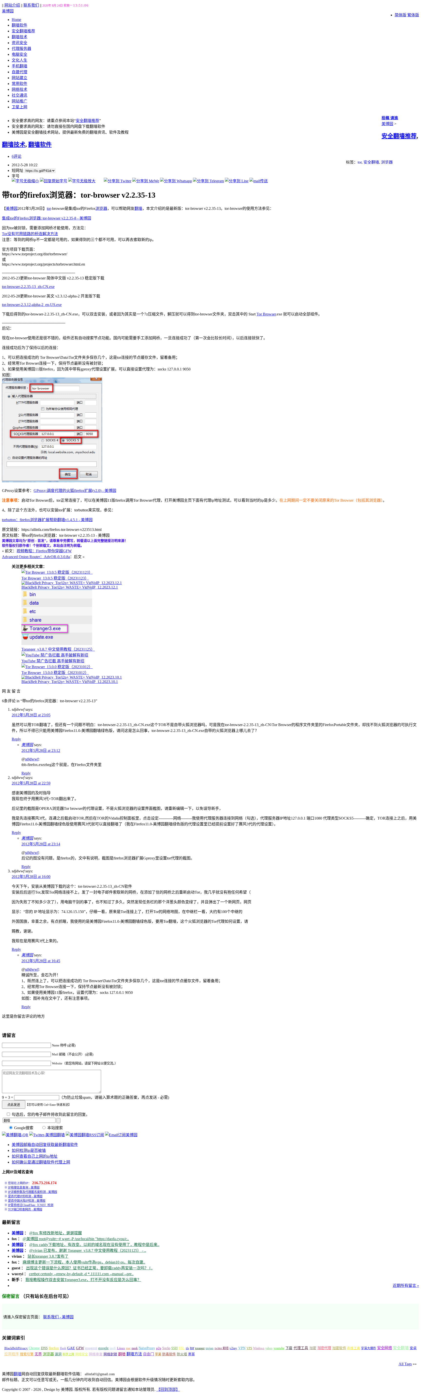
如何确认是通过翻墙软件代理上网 (41, 1162)
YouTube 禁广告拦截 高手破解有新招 (52, 661)
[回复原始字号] (53, 181)
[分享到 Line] (237, 181)
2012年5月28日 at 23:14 (40, 844)
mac (128, 1348)
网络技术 (19, 89)
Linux (121, 1348)
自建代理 (19, 72)
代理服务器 (21, 48)
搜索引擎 (27, 1354)
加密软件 (339, 1348)
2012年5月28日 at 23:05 (31, 715)
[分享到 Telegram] (208, 181)
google (103, 1348)
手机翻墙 (19, 66)
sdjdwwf (31, 759)
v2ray (233, 1348)
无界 (38, 1354)
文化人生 (19, 60)
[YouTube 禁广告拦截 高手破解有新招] (54, 655)
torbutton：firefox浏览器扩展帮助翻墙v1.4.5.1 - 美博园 (47, 520)
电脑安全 (19, 54)
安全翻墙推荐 (23, 31)
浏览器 (387, 162)
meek (135, 1348)
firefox (54, 1348)
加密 (312, 1348)
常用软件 (19, 84)
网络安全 (81, 1354)
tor (360, 162)
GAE (71, 1348)
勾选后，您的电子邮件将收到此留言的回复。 (50, 1114)
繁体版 (413, 15)
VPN (242, 1348)
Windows (258, 1348)
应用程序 (11, 1354)
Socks (166, 1348)
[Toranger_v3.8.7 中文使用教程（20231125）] (56, 644)
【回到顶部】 (168, 1389)
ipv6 (113, 1348)
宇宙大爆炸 (368, 1348)
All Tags (405, 1364)
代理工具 (301, 1348)
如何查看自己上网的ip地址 (34, 1156)
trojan (209, 1348)
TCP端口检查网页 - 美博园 (25, 1209)
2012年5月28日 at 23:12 (40, 750)
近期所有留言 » (406, 1285)
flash (63, 1348)
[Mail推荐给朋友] (258, 181)
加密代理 (324, 1348)
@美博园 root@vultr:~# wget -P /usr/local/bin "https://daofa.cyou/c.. (76, 1239)
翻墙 (138, 208)
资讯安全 (19, 43)
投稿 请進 (390, 118)
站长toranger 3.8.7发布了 (48, 1256)
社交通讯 (19, 95)
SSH (174, 1348)
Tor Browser (266, 314)
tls (187, 1348)
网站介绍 (12, 5)
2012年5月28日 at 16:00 (31, 877)
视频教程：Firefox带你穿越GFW (44, 551)
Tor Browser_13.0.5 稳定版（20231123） (55, 578)
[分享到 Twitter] (117, 181)
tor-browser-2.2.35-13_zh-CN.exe (28, 287)
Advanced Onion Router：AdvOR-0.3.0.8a (36, 557)
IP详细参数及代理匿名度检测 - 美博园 (32, 1192)
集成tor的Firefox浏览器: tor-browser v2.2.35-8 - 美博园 (46, 218)
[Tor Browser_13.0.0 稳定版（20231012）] (57, 667)
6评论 (16, 156)
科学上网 (68, 1354)
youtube (279, 1348)
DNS (44, 1348)
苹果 (158, 1354)
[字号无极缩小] (25, 181)
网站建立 (19, 78)
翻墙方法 (134, 1354)
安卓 (413, 1348)
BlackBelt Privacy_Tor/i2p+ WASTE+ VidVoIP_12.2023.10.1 (69, 682)
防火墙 (182, 1354)
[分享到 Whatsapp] (176, 181)
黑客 (191, 1354)
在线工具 (353, 1348)
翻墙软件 (19, 25)
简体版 (400, 15)
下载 (289, 1348)
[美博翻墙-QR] (15, 1135)
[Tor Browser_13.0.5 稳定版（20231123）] (57, 572)
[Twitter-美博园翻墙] (47, 1135)
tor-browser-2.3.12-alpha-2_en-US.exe (32, 305)
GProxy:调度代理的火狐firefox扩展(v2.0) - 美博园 (75, 491)
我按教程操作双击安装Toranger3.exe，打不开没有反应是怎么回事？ (83, 1280)
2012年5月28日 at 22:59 (31, 783)
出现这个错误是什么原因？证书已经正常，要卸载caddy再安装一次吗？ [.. (89, 1268)
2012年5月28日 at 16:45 (40, 961)
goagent (91, 1348)
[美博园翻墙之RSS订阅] (85, 1135)
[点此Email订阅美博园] (121, 1135)
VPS (249, 1348)
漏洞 (58, 1354)
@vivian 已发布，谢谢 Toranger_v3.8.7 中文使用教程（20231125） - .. (87, 1250)
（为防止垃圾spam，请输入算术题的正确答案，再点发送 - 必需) (114, 1097)
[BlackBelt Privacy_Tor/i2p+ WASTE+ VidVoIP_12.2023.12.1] (71, 583)
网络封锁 (110, 1354)
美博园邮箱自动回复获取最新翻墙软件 (45, 1145)
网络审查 (96, 1354)
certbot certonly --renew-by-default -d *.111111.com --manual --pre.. (81, 1274)
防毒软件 (169, 1354)
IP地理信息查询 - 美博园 (23, 1187)
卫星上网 (19, 107)
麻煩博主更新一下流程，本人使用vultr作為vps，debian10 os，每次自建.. (84, 1262)
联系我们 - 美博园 (58, 1317)
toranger (200, 1348)
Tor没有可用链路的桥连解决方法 (30, 234)
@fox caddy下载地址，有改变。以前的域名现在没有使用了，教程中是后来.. (94, 1245)
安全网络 (384, 1348)
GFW (80, 1348)
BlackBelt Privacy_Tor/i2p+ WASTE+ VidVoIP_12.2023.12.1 (69, 587)
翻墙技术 (19, 37)
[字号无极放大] (82, 181)
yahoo (268, 1348)
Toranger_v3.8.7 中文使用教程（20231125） (58, 649)
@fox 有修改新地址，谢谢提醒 (55, 1233)
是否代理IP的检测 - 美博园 (25, 1196)
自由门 (148, 1354)
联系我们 (31, 5)
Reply (16, 739)
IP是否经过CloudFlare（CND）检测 (30, 1205)
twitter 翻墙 (222, 1348)
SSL (182, 1348)
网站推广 (19, 101)
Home (16, 20)
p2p (158, 1348)
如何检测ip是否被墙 (29, 1150)
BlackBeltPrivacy (16, 1348)
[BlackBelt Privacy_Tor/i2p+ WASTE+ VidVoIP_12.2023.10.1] (71, 677)
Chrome (34, 1348)
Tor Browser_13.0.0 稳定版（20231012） (55, 673)
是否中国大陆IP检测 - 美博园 (26, 1200)
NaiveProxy (147, 1348)
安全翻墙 (371, 162)
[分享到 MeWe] (145, 181)
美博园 (8, 11)
